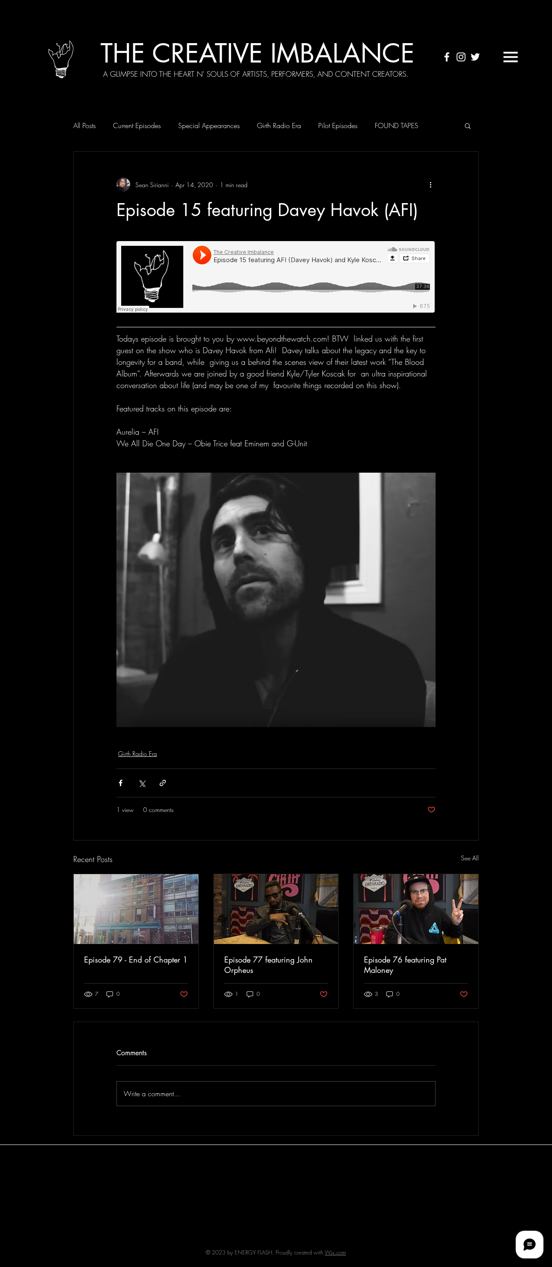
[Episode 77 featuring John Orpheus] (276, 909)
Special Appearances (209, 125)
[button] (511, 57)
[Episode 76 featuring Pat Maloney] (416, 909)
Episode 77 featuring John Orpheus (268, 964)
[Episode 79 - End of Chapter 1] (136, 909)
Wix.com (335, 1252)
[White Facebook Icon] (447, 57)
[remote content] (276, 277)
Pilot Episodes (338, 125)
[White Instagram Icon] (461, 57)
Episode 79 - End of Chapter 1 (136, 959)
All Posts (84, 125)
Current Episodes (137, 125)
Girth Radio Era (279, 125)
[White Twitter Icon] (475, 57)
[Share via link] (163, 783)
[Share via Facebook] (120, 783)
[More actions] (430, 184)
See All (470, 858)
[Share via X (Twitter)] (142, 783)
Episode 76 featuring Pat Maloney (405, 964)
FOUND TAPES (396, 125)
